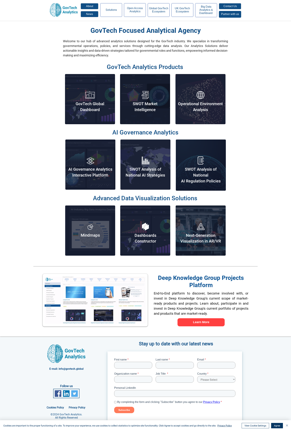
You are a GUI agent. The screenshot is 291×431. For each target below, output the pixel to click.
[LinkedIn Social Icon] (66, 393)
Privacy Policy (224, 425)
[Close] (287, 425)
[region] (230, 14)
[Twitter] (74, 393)
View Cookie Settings (255, 425)
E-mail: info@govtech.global (66, 368)
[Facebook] (58, 393)
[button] (230, 6)
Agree (277, 425)
